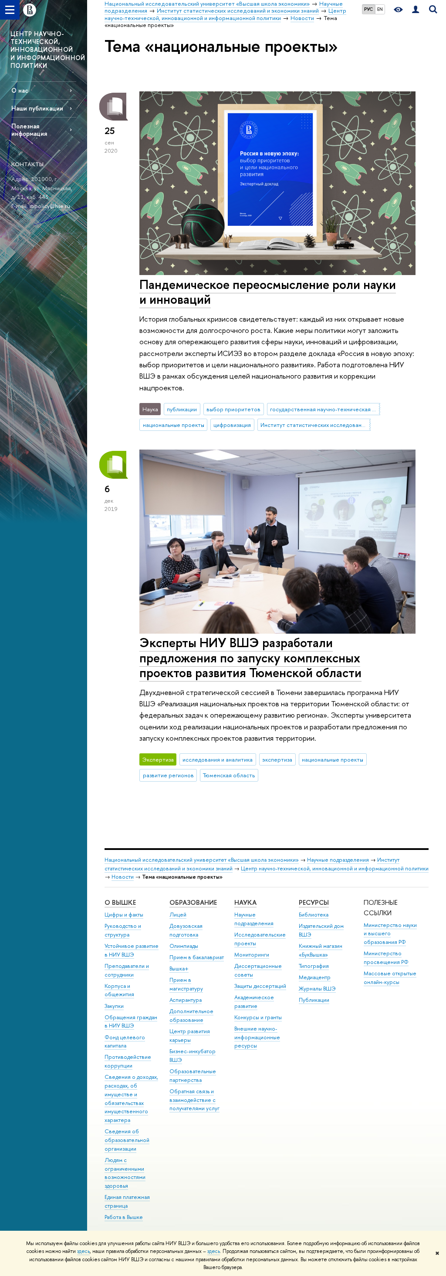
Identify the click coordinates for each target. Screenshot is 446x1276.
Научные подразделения (338, 859)
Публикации (314, 1000)
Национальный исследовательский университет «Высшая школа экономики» (202, 859)
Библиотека (313, 914)
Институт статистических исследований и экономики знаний (315, 425)
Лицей (177, 914)
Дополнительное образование (191, 1015)
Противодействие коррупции (128, 1061)
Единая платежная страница (127, 1201)
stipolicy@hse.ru (49, 206)
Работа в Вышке (124, 1217)
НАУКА (245, 902)
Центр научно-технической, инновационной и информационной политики (335, 868)
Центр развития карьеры (189, 1036)
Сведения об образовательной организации (127, 1140)
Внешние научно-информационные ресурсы (257, 1037)
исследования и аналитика (217, 759)
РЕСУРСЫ (314, 902)
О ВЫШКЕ (120, 902)
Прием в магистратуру (186, 984)
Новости (123, 876)
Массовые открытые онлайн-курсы (390, 978)
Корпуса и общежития (119, 990)
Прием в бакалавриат (196, 957)
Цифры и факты (124, 914)
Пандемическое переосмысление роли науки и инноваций (267, 292)
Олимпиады (183, 946)
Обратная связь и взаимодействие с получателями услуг (194, 1100)
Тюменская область (229, 775)
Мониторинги (251, 954)
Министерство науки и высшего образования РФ (390, 933)
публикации (182, 409)
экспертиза (277, 759)
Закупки (114, 1006)
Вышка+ (179, 968)
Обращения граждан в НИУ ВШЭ (131, 1022)
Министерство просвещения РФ (386, 958)
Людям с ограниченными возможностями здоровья (125, 1172)
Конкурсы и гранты (258, 1017)
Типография (314, 966)
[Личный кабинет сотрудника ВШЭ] (415, 10)
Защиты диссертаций (260, 986)
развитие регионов (168, 775)
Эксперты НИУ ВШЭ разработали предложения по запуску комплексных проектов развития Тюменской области (250, 657)
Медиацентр (315, 977)
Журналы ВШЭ (317, 988)
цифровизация (232, 425)
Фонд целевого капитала (125, 1042)
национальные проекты (173, 425)
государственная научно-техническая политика (325, 409)
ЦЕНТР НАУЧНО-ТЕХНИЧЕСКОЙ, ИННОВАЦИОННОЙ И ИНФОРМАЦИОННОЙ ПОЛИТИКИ (47, 50)
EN (380, 9)
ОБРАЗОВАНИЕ (193, 902)
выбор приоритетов (233, 409)
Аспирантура (185, 1000)
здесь (83, 1251)
